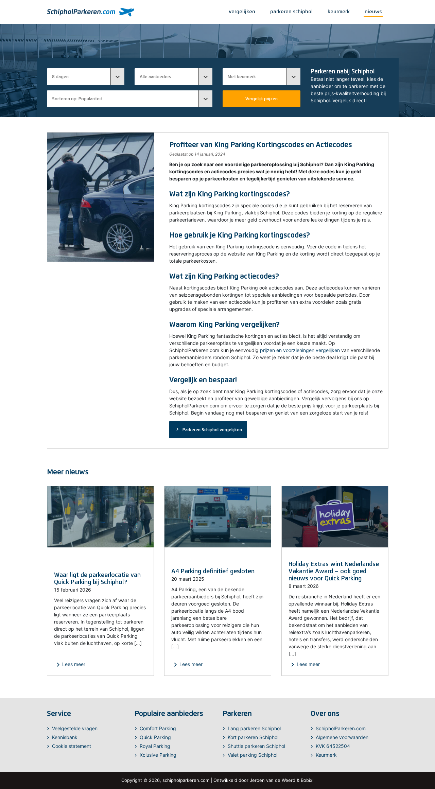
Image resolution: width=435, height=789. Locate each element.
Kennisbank (64, 737)
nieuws (373, 11)
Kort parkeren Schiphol (253, 737)
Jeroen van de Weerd (272, 780)
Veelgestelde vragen (75, 728)
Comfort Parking (158, 728)
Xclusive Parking (158, 755)
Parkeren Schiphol (291, 11)
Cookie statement (71, 746)
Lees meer (69, 665)
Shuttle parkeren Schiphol (256, 746)
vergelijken (242, 11)
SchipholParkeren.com (341, 728)
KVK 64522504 (333, 746)
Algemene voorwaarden (342, 737)
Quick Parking (155, 737)
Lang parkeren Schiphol (254, 728)
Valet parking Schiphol (252, 755)
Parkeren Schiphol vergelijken (208, 429)
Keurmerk (326, 755)
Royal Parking (155, 746)
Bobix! (307, 780)
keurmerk (339, 11)
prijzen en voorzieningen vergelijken (300, 350)
